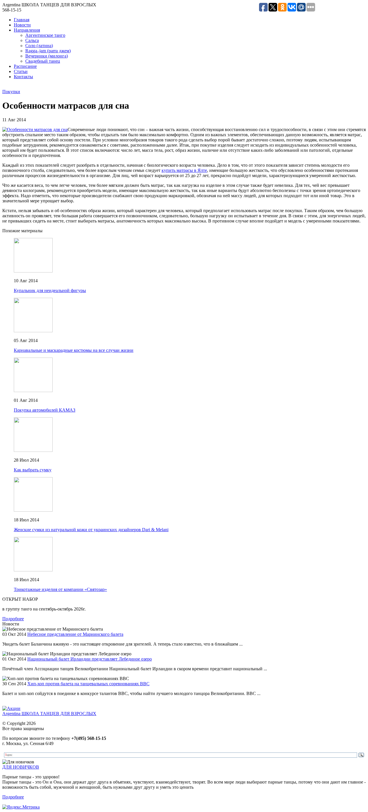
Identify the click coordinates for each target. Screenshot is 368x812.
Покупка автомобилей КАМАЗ (44, 410)
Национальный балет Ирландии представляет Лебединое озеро (89, 658)
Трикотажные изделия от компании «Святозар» (60, 589)
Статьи (21, 71)
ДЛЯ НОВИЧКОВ (20, 767)
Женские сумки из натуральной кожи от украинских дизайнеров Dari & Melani (91, 529)
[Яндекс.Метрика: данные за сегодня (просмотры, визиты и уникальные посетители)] (21, 807)
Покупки (11, 91)
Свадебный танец (42, 61)
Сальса (32, 40)
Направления (27, 30)
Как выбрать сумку (32, 469)
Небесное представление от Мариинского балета (75, 634)
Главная (21, 19)
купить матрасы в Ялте (184, 170)
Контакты (23, 76)
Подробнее (13, 618)
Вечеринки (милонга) (46, 55)
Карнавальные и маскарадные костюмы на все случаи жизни (73, 350)
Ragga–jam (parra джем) (48, 50)
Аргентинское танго (45, 35)
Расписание (25, 66)
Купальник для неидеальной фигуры (50, 290)
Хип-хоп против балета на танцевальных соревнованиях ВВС (88, 683)
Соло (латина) (39, 45)
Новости (22, 24)
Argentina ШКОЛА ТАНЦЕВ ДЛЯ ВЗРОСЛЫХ (49, 713)
